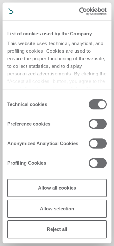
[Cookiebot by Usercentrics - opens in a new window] (80, 11)
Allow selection (57, 208)
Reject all (57, 229)
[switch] (98, 124)
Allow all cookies (57, 187)
